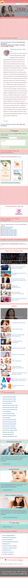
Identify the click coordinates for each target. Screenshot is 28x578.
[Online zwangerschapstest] (14, 502)
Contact (14, 571)
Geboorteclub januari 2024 (9, 401)
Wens (15, 1)
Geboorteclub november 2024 (10, 407)
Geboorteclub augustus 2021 (10, 430)
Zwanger (20, 1)
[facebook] (23, 573)
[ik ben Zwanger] (2, 17)
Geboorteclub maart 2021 (9, 426)
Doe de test (6, 463)
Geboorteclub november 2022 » (9, 229)
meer (19, 206)
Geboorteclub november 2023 (10, 409)
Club (5, 17)
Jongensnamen (7, 490)
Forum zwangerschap (12, 17)
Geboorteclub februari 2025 (9, 421)
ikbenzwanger (2, 2)
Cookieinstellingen (13, 573)
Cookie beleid (4, 573)
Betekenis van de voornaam (18, 354)
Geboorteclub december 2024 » (9, 232)
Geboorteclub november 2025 (10, 405)
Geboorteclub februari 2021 (9, 428)
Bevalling (25, 1)
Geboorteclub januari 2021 (9, 415)
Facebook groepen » (7, 228)
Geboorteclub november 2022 (19, 348)
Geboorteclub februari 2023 (9, 419)
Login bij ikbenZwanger (17, 329)
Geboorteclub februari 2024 (9, 423)
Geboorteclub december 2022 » (9, 235)
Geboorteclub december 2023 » (9, 234)
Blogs (9, 1)
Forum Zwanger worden (8, 413)
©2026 (19, 571)
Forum (3, 42)
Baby (6, 1)
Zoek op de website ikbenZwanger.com (12, 317)
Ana (11, 51)
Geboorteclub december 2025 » (9, 231)
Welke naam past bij (16, 360)
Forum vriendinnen (7, 403)
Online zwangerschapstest (10, 517)
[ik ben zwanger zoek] (13, 1)
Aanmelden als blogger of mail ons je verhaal (12, 563)
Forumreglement (7, 411)
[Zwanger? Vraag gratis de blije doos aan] (4, 215)
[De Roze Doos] (18, 213)
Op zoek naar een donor (16, 49)
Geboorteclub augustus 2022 (10, 436)
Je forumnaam (4, 137)
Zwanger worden (11, 42)
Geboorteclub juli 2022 (8, 434)
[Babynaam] (5, 181)
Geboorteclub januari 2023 (9, 397)
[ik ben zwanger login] (11, 1)
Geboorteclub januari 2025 (9, 399)
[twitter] (26, 573)
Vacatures (9, 571)
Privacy (19, 573)
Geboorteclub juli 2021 (8, 432)
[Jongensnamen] (14, 476)
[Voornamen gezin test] (14, 449)
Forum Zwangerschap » (7, 227)
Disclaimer (23, 571)
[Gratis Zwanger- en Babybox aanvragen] (11, 215)
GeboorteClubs (6, 417)
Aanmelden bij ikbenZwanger (18, 322)
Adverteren (4, 571)
